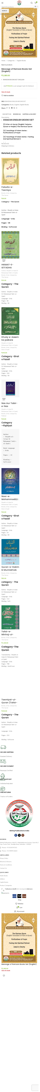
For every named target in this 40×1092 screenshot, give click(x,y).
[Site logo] (19, 3)
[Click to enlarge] (3, 1007)
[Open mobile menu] (2, 3)
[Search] (32, 3)
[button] (36, 6)
